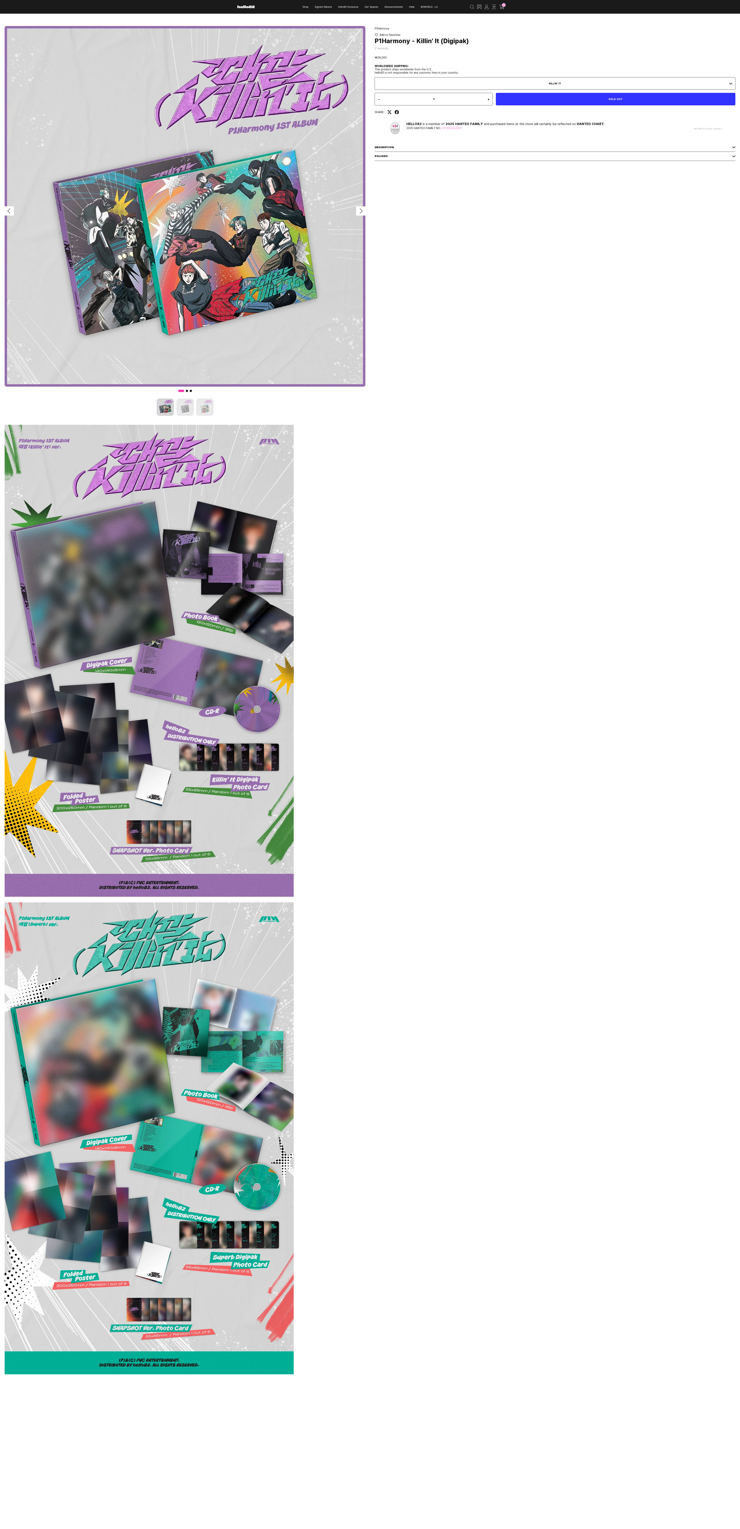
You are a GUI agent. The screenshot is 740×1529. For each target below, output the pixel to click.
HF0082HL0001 (452, 128)
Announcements (393, 6)
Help (412, 6)
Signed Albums (323, 6)
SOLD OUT (616, 99)
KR (494, 6)
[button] (9, 211)
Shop (306, 6)
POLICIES (381, 156)
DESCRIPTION (384, 147)
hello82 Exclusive (348, 6)
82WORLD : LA (429, 6)
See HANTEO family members (708, 129)
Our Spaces (371, 6)
